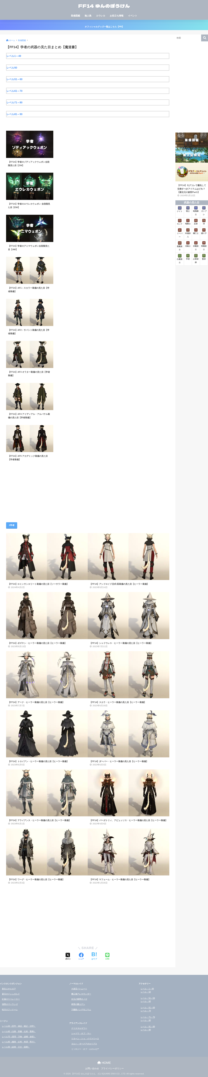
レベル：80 (146, 1020)
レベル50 (12, 67)
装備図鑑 (75, 15)
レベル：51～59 (148, 998)
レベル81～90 (14, 114)
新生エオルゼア (9, 989)
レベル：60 (146, 1001)
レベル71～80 (14, 102)
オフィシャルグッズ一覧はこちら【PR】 (104, 26)
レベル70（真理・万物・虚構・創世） (19, 1037)
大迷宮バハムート (79, 989)
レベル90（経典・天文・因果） (16, 1047)
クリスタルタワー (79, 1028)
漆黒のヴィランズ (10, 1004)
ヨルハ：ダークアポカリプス (84, 1044)
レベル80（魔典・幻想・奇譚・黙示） (19, 1042)
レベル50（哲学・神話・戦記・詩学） (19, 1026)
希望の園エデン (78, 1004)
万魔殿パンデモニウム (81, 1009)
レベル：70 (146, 1011)
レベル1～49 (14, 55)
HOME (106, 1062)
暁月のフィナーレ (10, 1009)
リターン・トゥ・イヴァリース (85, 1038)
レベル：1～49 (147, 989)
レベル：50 (146, 992)
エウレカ (100, 15)
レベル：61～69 (148, 1007)
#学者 (11, 525)
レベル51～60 (14, 79)
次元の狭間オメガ (79, 999)
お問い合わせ (92, 1068)
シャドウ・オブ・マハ (81, 1033)
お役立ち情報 (116, 15)
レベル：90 (146, 1030)
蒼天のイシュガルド (11, 994)
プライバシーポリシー (112, 1068)
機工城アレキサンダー (81, 994)
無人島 (88, 15)
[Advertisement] (87, 492)
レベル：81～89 (148, 1026)
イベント (132, 15)
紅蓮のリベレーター (11, 999)
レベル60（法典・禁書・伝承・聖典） (19, 1031)
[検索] (204, 38)
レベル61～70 (14, 90)
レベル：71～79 (148, 1017)
